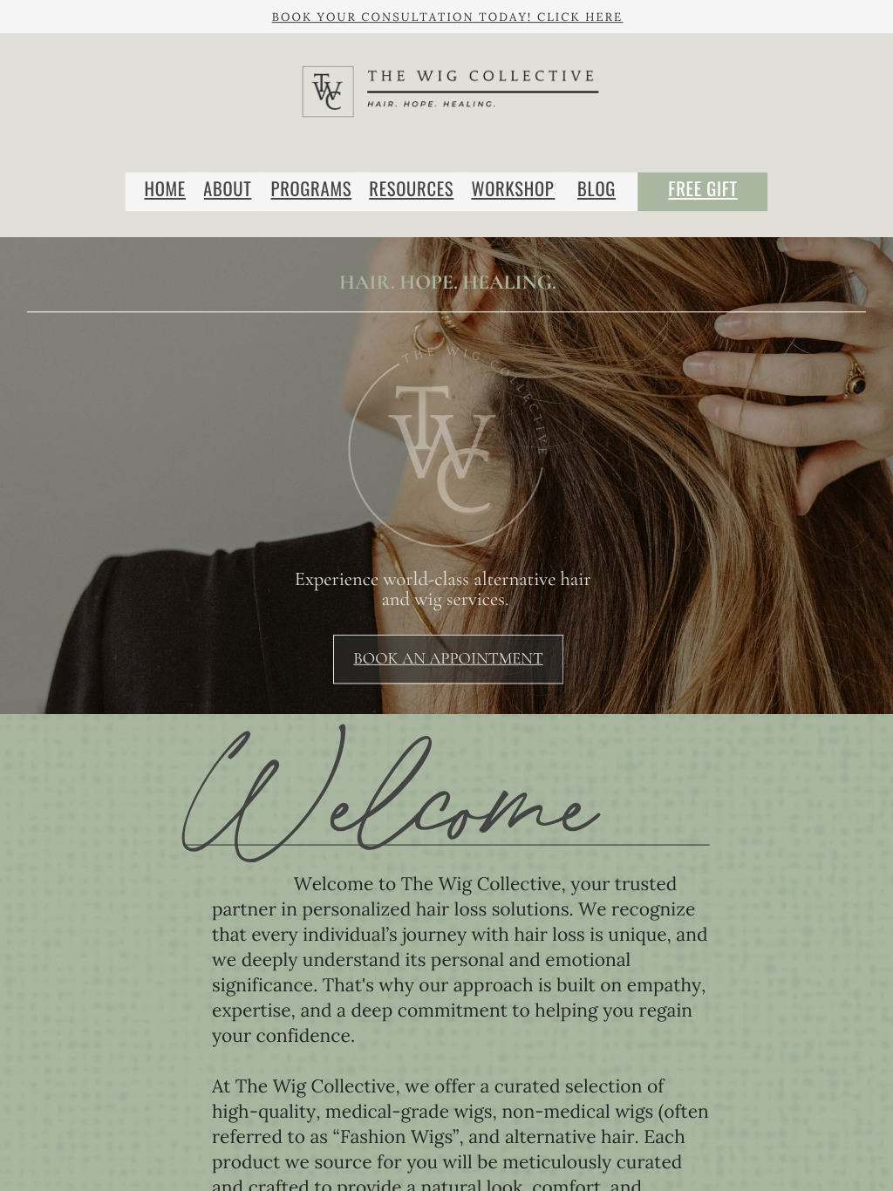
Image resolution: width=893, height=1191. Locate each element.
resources (411, 189)
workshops (517, 189)
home (165, 189)
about (227, 189)
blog (596, 189)
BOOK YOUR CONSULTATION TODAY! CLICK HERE (448, 17)
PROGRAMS (311, 189)
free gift (702, 189)
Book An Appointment (447, 659)
